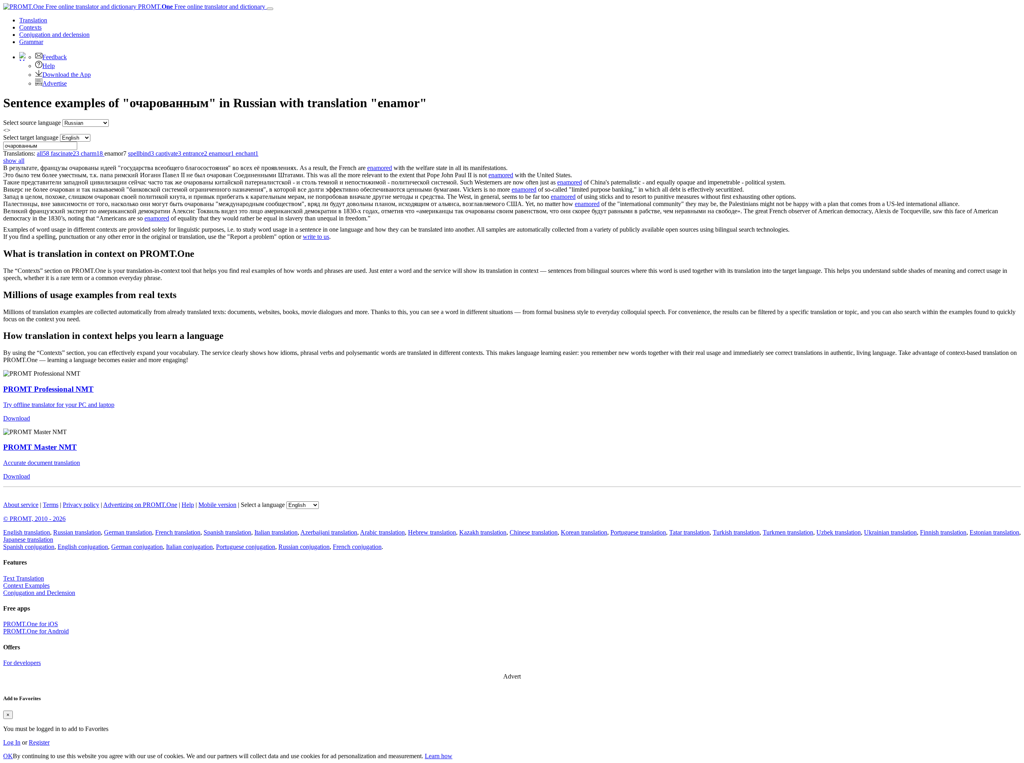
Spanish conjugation (28, 546)
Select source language (32, 122)
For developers (22, 662)
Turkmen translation (788, 532)
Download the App (66, 74)
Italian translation (276, 532)
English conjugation (83, 546)
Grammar (31, 41)
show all (13, 160)
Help (48, 65)
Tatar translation (689, 532)
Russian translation (77, 532)
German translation (128, 532)
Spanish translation (227, 532)
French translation (177, 532)
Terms (50, 504)
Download (16, 418)
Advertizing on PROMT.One (140, 504)
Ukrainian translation (890, 532)
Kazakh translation (482, 532)
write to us (316, 236)
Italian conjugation (189, 546)
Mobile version (217, 504)
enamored (379, 167)
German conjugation (137, 546)
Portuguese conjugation (245, 546)
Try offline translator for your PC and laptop (58, 404)
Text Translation (23, 578)
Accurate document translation (41, 462)
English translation (26, 532)
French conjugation (357, 546)
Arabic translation (382, 532)
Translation (33, 20)
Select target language (30, 137)
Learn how (438, 756)
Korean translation (584, 532)
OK (8, 756)
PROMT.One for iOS (30, 624)
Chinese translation (534, 532)
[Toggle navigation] (270, 9)
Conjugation (54, 34)
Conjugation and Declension (39, 592)
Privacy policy (81, 504)
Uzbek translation (838, 532)
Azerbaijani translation (328, 532)
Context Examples (26, 585)
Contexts (30, 27)
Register (39, 742)
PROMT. (200, 6)
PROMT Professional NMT (48, 389)
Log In (11, 742)
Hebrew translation (432, 532)
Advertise (54, 83)
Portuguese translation (638, 532)
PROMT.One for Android (36, 631)
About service (20, 504)
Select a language (263, 504)
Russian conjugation (304, 546)
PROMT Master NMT (40, 447)
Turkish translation (736, 532)
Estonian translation (994, 532)
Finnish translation (943, 532)
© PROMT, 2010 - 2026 (34, 518)
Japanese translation (28, 539)
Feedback (54, 57)
